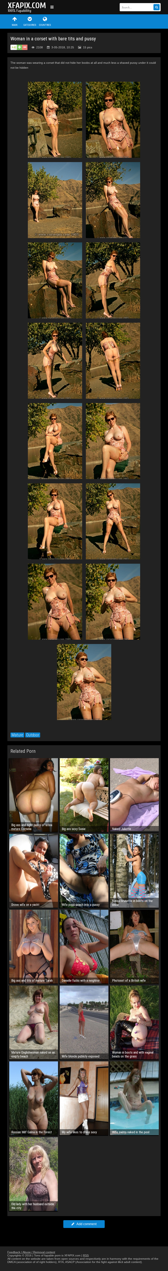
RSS (86, 1255)
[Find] (156, 7)
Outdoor (32, 735)
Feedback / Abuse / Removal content (31, 1252)
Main (14, 25)
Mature (17, 735)
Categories (29, 25)
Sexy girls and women (27, 7)
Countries (45, 25)
